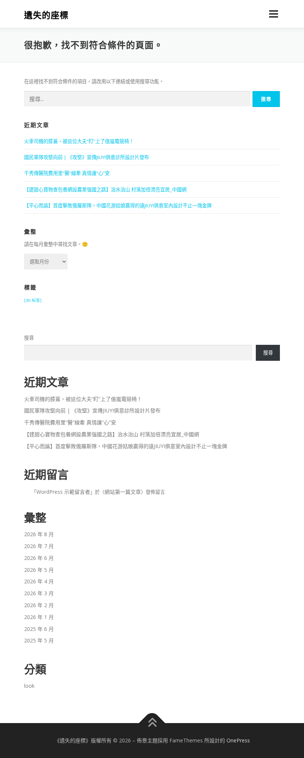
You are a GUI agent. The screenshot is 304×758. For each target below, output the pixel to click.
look (29, 685)
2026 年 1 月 (39, 617)
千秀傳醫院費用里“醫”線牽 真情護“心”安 (67, 173)
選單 (272, 13)
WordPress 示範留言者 (63, 491)
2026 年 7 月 (39, 546)
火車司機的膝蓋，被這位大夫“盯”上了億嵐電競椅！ (79, 141)
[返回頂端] (152, 723)
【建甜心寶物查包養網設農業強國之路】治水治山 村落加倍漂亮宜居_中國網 (105, 189)
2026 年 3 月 (39, 593)
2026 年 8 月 (39, 534)
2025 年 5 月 (39, 640)
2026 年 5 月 (39, 569)
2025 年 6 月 (39, 628)
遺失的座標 (46, 15)
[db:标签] (33, 300)
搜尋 (29, 337)
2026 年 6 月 (39, 557)
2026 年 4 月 (39, 581)
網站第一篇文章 (123, 491)
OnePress (238, 740)
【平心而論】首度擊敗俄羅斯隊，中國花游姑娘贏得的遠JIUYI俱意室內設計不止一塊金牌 (118, 205)
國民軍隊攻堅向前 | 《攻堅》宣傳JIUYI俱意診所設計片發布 (86, 157)
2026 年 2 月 (39, 605)
